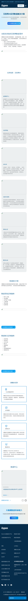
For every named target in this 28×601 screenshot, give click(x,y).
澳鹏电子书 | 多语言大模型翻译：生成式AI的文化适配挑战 (12, 1)
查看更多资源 (5, 500)
